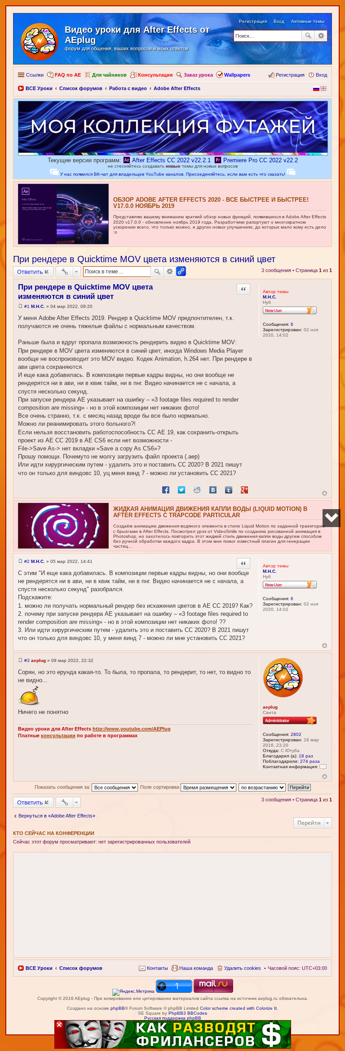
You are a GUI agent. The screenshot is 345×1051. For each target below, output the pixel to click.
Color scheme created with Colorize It (238, 1008)
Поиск (308, 35)
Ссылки (35, 75)
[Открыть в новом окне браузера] (133, 991)
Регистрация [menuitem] (290, 75)
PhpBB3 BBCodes (187, 1013)
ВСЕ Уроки (39, 968)
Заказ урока (198, 75)
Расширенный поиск (321, 35)
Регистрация (253, 21)
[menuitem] (153, 968)
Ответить (30, 272)
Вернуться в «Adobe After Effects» (56, 815)
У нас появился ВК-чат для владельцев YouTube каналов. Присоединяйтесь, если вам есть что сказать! (173, 174)
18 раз (306, 755)
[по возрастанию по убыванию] (263, 787)
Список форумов (80, 968)
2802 (296, 734)
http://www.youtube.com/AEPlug (132, 728)
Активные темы (307, 21)
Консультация (155, 75)
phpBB (118, 1008)
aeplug (270, 707)
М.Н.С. (270, 296)
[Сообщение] (20, 306)
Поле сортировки (160, 787)
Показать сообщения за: (63, 787)
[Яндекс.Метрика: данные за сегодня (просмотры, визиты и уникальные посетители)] (133, 992)
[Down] (332, 518)
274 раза (310, 761)
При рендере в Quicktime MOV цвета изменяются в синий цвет (144, 259)
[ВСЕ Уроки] (40, 40)
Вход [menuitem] (321, 75)
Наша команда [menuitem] (196, 968)
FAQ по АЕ (68, 75)
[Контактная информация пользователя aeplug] (323, 766)
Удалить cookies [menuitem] (242, 968)
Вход (279, 21)
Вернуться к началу (324, 493)
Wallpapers (237, 75)
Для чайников (109, 75)
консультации (58, 735)
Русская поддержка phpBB (172, 1018)
